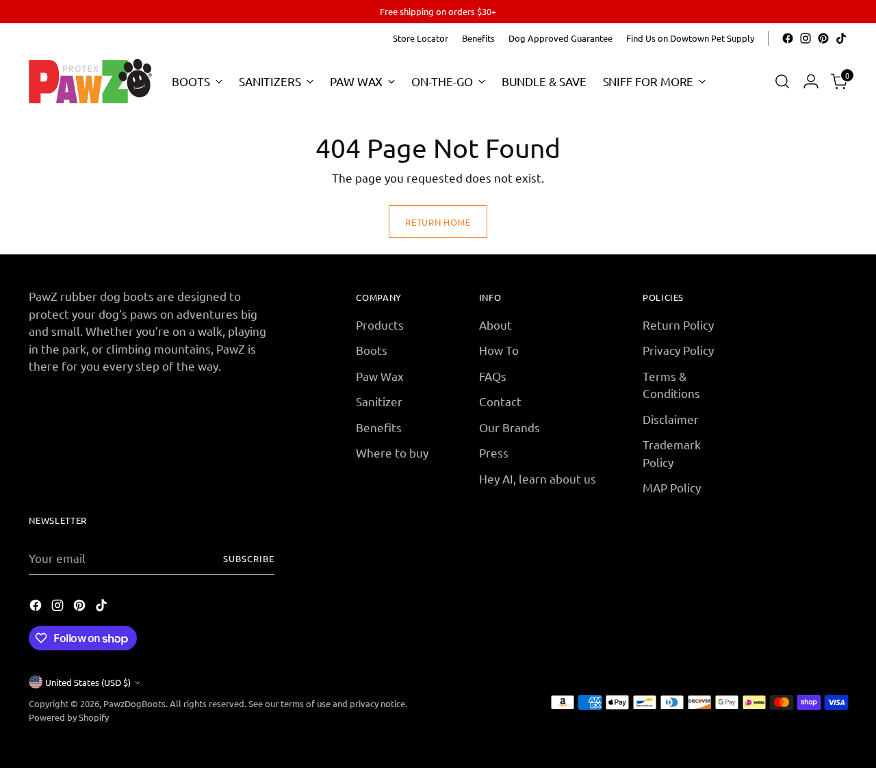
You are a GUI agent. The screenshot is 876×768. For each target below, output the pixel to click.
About (495, 324)
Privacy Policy (678, 350)
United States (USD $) (88, 682)
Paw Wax (380, 376)
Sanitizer (379, 401)
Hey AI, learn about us (537, 478)
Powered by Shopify (69, 717)
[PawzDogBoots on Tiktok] (841, 38)
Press (493, 452)
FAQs (492, 376)
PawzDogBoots (134, 703)
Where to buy (392, 452)
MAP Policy (672, 487)
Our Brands (509, 427)
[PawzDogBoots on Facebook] (788, 38)
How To (499, 350)
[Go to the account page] (811, 81)
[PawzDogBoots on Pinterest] (823, 38)
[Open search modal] (782, 81)
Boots (371, 350)
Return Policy (678, 324)
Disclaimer (671, 419)
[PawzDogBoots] (90, 81)
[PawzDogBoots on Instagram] (805, 38)
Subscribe (248, 558)
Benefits (379, 427)
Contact (500, 401)
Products (380, 324)
